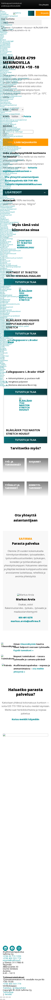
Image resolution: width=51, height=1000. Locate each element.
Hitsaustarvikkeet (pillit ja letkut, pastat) (14, 326)
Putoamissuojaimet (7, 61)
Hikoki (2, 359)
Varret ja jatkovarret (7, 199)
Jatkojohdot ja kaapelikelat (10, 114)
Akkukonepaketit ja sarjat (9, 130)
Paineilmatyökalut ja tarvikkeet (11, 136)
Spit (1, 378)
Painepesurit (4, 341)
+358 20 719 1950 (12, 956)
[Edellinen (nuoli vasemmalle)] (1, 999)
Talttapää (3, 179)
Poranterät (4, 166)
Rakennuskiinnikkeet (8, 230)
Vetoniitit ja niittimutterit (9, 231)
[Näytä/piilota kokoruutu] (4, 997)
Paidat (2, 26)
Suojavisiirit (4, 66)
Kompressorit (5, 138)
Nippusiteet (4, 243)
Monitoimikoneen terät (9, 161)
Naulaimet (4, 142)
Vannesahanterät (6, 164)
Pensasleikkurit (5, 187)
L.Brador (3, 365)
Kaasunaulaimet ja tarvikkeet (10, 148)
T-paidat (3, 28)
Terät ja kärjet (5, 157)
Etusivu (2, 11)
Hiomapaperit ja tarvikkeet (10, 316)
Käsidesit (3, 308)
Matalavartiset (5, 46)
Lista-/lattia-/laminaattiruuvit (10, 251)
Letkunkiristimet (6, 274)
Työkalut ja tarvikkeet (8, 69)
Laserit (2, 112)
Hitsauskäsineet (5, 325)
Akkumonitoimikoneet (8, 127)
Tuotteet (3, 13)
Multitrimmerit (5, 185)
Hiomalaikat (4, 314)
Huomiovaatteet (6, 25)
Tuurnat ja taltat (6, 72)
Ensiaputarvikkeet (6, 56)
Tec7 (1, 380)
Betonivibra (4, 133)
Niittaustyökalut (5, 77)
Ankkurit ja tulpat (6, 233)
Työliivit (2, 20)
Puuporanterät (5, 170)
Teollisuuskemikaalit (7, 212)
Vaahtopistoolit (5, 87)
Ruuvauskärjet (5, 175)
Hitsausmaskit (5, 323)
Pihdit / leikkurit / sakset (9, 81)
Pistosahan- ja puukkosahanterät (12, 160)
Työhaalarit (4, 22)
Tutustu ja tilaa (25, 392)
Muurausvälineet (6, 201)
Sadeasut (3, 31)
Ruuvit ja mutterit (6, 245)
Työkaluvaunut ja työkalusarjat (11, 80)
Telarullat (3, 196)
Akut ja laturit (5, 118)
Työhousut (4, 17)
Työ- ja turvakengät (7, 41)
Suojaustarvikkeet (6, 279)
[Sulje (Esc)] (9, 997)
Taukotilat (3, 291)
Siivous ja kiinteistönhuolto (10, 304)
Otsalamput (4, 219)
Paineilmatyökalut (6, 139)
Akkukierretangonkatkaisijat (10, 129)
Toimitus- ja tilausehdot (14, 987)
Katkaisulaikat (5, 313)
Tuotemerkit (4, 346)
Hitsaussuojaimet (6, 55)
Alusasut (3, 40)
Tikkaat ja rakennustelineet (10, 331)
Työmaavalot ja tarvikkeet (9, 222)
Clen (1, 354)
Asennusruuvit (5, 252)
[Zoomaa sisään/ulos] (1, 997)
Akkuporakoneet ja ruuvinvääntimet (13, 120)
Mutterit (3, 259)
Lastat (2, 200)
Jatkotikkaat (4, 337)
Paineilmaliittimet (6, 271)
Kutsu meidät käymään (25, 719)
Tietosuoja (8, 992)
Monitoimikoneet (6, 99)
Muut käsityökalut (6, 90)
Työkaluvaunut (5, 286)
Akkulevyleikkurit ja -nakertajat (11, 132)
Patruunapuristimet (7, 75)
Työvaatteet (4, 14)
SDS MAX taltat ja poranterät (10, 167)
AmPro (2, 347)
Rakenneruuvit (5, 264)
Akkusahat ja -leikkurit (8, 124)
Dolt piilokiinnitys (6, 239)
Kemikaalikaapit (6, 283)
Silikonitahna (5, 210)
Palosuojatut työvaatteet (9, 16)
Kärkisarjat (3, 181)
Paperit (2, 294)
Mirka (2, 368)
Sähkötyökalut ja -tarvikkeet (10, 93)
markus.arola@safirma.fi (25, 621)
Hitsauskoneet (5, 322)
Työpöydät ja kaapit (7, 282)
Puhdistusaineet (6, 215)
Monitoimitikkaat (6, 334)
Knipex (2, 363)
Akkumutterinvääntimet (9, 121)
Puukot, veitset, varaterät (9, 83)
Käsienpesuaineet (6, 307)
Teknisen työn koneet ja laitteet (12, 297)
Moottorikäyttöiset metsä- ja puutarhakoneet (16, 184)
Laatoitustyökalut (6, 203)
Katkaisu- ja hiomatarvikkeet (10, 311)
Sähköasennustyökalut (8, 84)
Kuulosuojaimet (6, 52)
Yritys (2, 384)
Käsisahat (3, 74)
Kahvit (2, 292)
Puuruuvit (3, 225)
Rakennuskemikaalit (7, 206)
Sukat (2, 37)
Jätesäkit (3, 305)
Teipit (2, 277)
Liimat (2, 216)
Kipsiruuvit (4, 248)
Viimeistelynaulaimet (8, 145)
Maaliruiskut (4, 194)
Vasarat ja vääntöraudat (8, 89)
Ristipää (3, 178)
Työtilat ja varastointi (7, 280)
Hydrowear (4, 360)
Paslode (3, 369)
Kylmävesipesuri (6, 344)
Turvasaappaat (5, 43)
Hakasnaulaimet (6, 144)
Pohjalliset (4, 49)
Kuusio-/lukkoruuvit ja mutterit (11, 258)
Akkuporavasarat (6, 123)
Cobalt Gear (4, 356)
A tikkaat (3, 335)
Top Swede (4, 383)
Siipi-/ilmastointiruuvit (8, 254)
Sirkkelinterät (5, 163)
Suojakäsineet (5, 58)
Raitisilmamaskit (6, 68)
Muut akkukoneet (6, 135)
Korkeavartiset (5, 47)
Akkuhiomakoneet (7, 126)
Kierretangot (4, 237)
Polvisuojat (4, 65)
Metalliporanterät (6, 172)
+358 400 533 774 (12, 958)
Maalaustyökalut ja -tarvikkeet (11, 193)
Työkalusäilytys (5, 285)
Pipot (2, 35)
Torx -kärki (4, 176)
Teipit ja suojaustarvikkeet (9, 276)
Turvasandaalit (5, 44)
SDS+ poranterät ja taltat (9, 169)
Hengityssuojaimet (6, 59)
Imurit (2, 106)
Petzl (2, 371)
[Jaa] (7, 997)
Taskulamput (4, 221)
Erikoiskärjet (4, 182)
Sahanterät (4, 159)
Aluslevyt (3, 240)
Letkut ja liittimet (6, 141)
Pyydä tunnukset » (23, 650)
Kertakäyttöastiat (6, 295)
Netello (8, 994)
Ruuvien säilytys (5, 289)
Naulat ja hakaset (6, 236)
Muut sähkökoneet (7, 109)
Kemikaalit (4, 204)
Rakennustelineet (6, 338)
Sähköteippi (4, 115)
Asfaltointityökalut (6, 319)
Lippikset (3, 34)
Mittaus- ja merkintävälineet (10, 92)
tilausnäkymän (28, 644)
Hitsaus (2, 320)
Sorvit (2, 298)
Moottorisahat (5, 188)
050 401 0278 (25, 617)
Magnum (3, 366)
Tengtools (3, 381)
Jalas (1, 362)
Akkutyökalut (5, 117)
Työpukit (3, 340)
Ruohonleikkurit (6, 190)
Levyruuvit (4, 256)
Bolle (2, 352)
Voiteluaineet (5, 213)
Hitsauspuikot (5, 329)
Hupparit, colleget (6, 29)
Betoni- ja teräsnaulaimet (9, 154)
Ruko (2, 374)
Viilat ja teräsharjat (6, 86)
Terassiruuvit (4, 246)
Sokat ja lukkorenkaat (8, 234)
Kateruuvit (4, 255)
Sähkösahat (4, 101)
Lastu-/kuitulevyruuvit (8, 249)
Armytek (3, 349)
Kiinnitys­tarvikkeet (6, 224)
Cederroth (4, 353)
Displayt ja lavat (5, 242)
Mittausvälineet (5, 111)
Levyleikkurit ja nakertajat (9, 108)
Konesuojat (4, 302)
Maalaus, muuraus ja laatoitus (11, 191)
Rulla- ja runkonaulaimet (9, 147)
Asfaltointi (3, 317)
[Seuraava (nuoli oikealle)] (4, 999)
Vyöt (1, 38)
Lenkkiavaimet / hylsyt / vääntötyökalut (14, 78)
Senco (2, 375)
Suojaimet (4, 50)
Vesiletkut (3, 268)
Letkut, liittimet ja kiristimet (10, 267)
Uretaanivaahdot (6, 207)
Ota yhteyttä (44, 4)
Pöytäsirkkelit (5, 301)
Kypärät (2, 62)
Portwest (3, 372)
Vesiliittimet (4, 273)
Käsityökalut (4, 71)
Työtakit (3, 19)
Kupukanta (4, 227)
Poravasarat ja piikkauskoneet (11, 96)
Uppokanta (4, 228)
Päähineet (4, 32)
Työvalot (3, 218)
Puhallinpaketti (5, 63)
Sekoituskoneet (6, 103)
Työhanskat (4, 23)
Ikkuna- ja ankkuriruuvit (8, 265)
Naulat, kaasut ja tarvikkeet (10, 156)
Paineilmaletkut (6, 270)
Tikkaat (2, 332)
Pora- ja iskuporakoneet (8, 95)
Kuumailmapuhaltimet (8, 105)
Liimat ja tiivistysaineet (8, 209)
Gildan (2, 357)
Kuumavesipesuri (6, 343)
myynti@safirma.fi (11, 960)
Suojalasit (3, 53)
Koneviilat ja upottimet (8, 173)
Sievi (1, 377)
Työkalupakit (4, 288)
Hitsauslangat (4, 328)
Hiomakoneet (5, 102)
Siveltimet (4, 197)
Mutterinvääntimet (7, 98)
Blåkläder (3, 350)
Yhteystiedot (4, 386)
